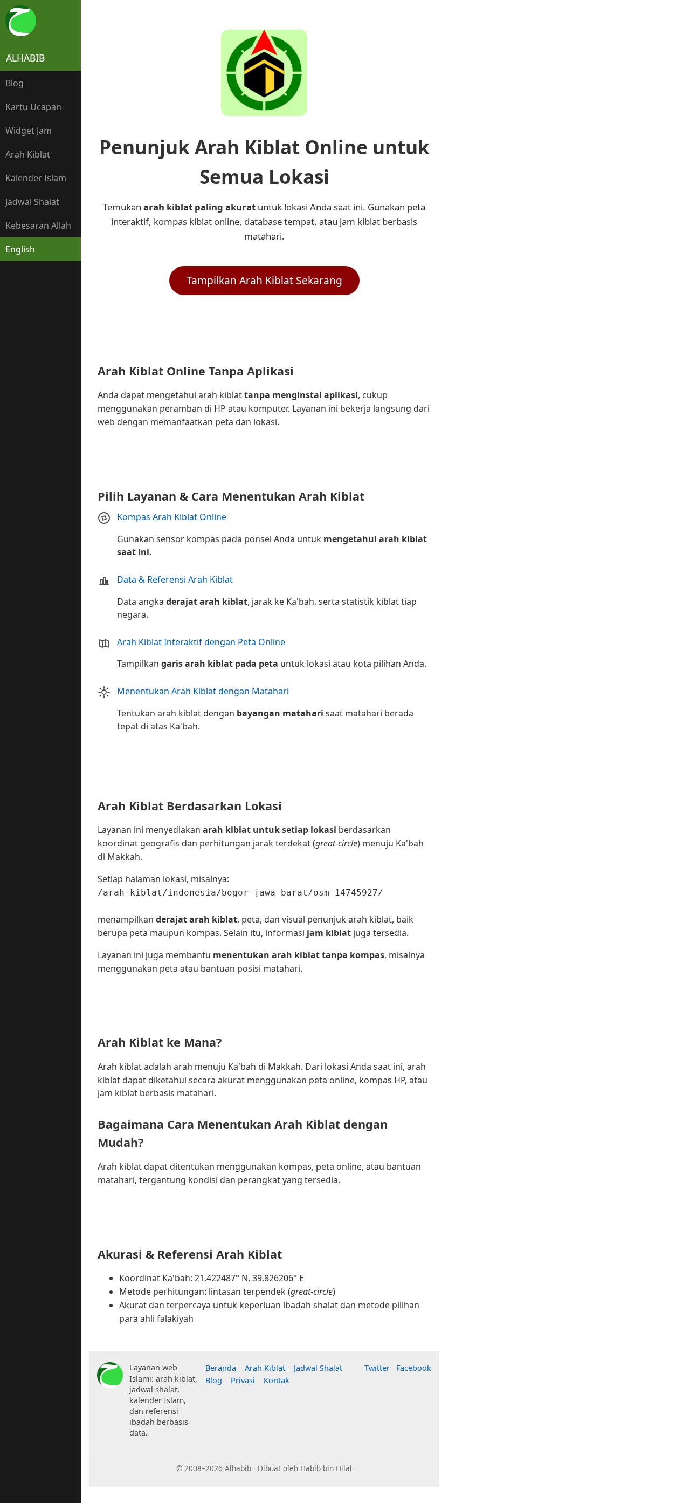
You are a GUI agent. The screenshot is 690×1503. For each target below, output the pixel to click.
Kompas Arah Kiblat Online (171, 517)
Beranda (220, 1368)
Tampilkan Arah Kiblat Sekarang (264, 280)
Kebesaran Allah (38, 225)
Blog (14, 83)
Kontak (276, 1380)
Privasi (243, 1380)
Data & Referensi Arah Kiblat (175, 579)
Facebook (413, 1368)
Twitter (377, 1368)
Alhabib (25, 57)
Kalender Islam (35, 178)
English (20, 249)
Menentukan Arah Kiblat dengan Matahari (203, 691)
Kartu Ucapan (33, 107)
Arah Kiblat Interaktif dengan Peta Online (201, 642)
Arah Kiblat (27, 154)
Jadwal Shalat (32, 202)
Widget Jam (28, 130)
